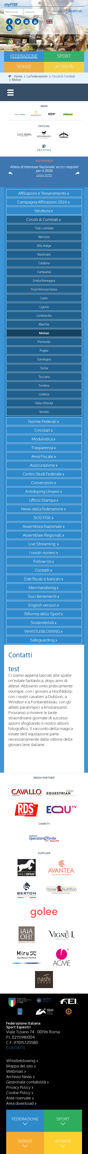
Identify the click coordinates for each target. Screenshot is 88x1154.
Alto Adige (44, 245)
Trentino (44, 385)
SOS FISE (42, 517)
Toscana (44, 377)
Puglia (44, 350)
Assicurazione (42, 464)
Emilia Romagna (44, 280)
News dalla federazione (42, 508)
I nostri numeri (42, 552)
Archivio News (19, 1076)
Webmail (14, 1071)
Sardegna (44, 359)
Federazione (24, 56)
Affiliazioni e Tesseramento (42, 193)
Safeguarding (42, 639)
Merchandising (42, 587)
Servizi (24, 66)
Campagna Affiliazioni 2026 (42, 201)
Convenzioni (42, 482)
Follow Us (42, 561)
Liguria (44, 307)
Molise (44, 333)
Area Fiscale (42, 456)
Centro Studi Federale (42, 473)
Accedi (57, 11)
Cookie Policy (18, 1092)
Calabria (44, 263)
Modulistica (42, 438)
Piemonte (44, 342)
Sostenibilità (42, 622)
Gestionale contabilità (26, 1081)
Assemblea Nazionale (42, 526)
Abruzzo (44, 237)
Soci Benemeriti (42, 596)
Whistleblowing (20, 1060)
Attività (64, 66)
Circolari (42, 430)
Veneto (44, 412)
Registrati (75, 11)
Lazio (44, 298)
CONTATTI (15, 1047)
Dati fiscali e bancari (42, 578)
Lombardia (44, 315)
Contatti (42, 569)
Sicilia (44, 368)
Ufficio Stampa (42, 499)
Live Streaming (42, 543)
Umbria (44, 394)
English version (42, 604)
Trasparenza (42, 447)
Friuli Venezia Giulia (44, 289)
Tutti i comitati (44, 228)
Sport (64, 56)
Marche (44, 324)
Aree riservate (18, 1097)
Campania (44, 272)
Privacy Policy (18, 1087)
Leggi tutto (44, 175)
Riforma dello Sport (42, 613)
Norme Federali (42, 421)
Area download (20, 1103)
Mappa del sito (19, 1065)
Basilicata (44, 254)
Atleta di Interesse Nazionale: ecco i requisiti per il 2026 (44, 169)
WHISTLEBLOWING (42, 631)
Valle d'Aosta (44, 403)
